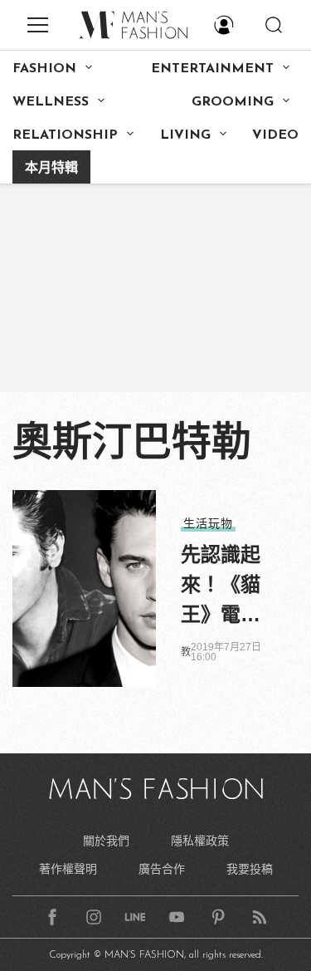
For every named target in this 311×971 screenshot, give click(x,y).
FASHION (44, 69)
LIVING (185, 135)
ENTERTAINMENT (212, 69)
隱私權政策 (200, 840)
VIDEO (275, 135)
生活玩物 (208, 523)
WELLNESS (50, 102)
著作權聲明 (68, 868)
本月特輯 (51, 168)
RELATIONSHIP (65, 135)
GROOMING (233, 102)
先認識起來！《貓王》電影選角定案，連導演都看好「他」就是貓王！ (220, 586)
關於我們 (106, 840)
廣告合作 (161, 868)
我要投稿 (249, 868)
